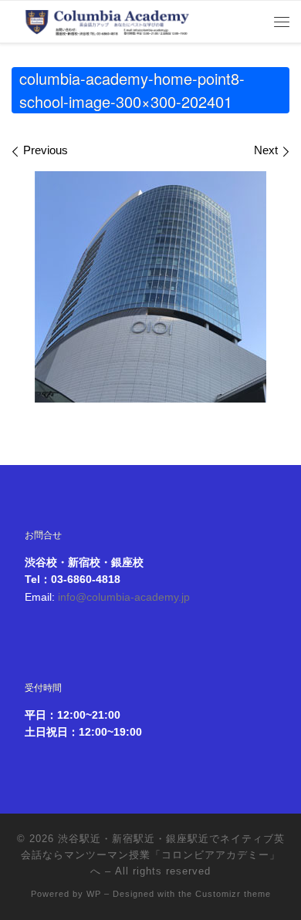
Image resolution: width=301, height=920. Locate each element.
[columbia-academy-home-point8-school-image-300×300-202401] (150, 287)
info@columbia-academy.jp (124, 597)
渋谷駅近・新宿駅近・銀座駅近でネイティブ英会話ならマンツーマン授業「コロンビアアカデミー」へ (153, 855)
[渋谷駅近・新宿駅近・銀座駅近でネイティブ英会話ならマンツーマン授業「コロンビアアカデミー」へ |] (108, 19)
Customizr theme (233, 893)
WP (93, 893)
